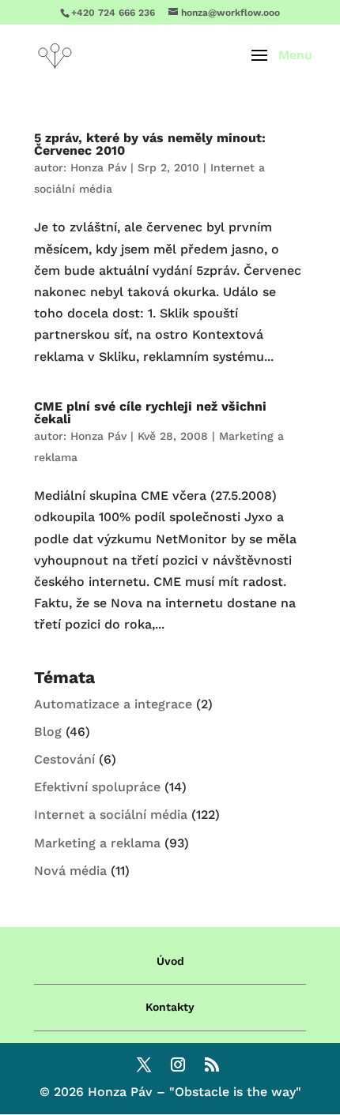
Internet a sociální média (110, 814)
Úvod (170, 961)
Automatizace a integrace (113, 703)
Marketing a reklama (97, 842)
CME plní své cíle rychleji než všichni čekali (150, 412)
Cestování (64, 759)
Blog (48, 731)
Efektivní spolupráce (97, 786)
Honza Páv (98, 167)
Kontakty (170, 1006)
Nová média (70, 870)
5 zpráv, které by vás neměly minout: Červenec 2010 (150, 144)
